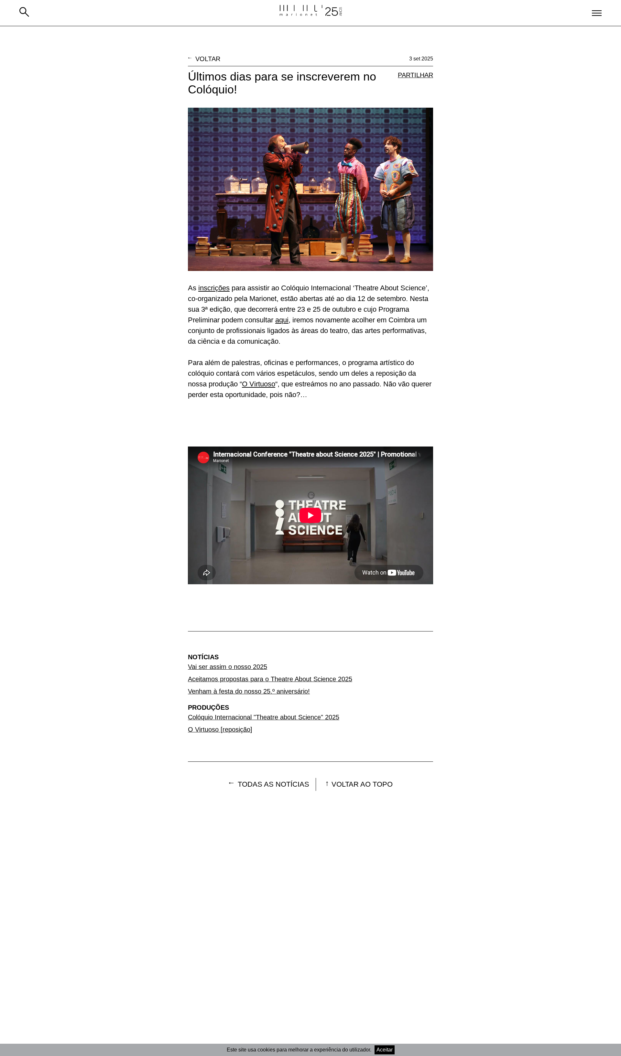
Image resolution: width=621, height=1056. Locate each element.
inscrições (214, 288)
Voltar (207, 58)
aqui (282, 320)
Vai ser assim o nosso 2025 (227, 666)
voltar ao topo (362, 784)
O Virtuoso (258, 384)
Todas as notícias (273, 784)
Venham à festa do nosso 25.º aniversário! (249, 691)
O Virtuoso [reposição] (220, 729)
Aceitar (384, 1049)
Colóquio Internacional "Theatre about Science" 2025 (263, 717)
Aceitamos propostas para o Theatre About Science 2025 (270, 679)
